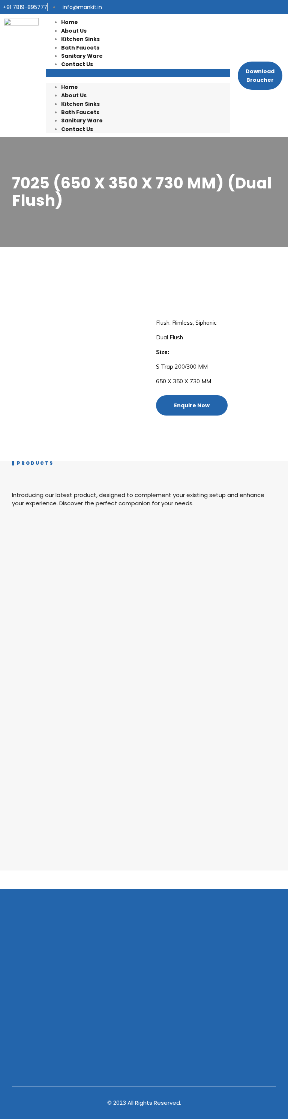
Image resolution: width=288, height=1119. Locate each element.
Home (69, 22)
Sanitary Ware (82, 56)
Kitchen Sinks (80, 39)
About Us (74, 31)
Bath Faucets (80, 47)
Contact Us (77, 64)
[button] (138, 73)
